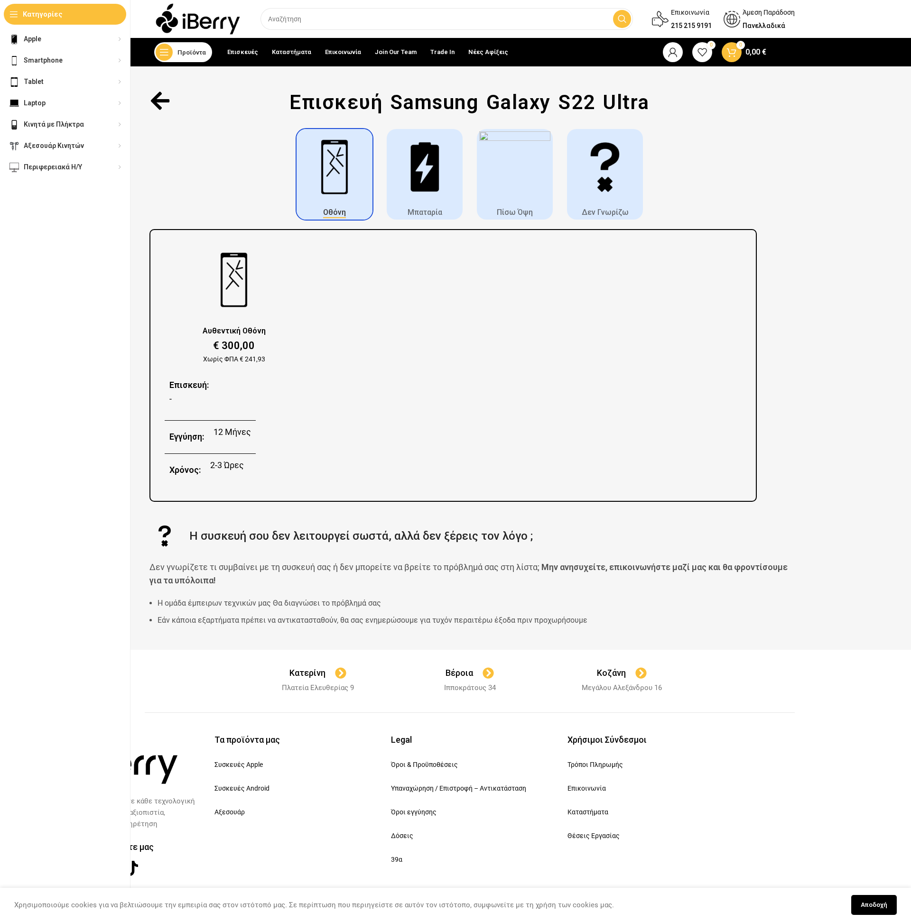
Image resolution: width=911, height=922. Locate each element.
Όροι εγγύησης (414, 812)
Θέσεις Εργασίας (593, 835)
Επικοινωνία (586, 788)
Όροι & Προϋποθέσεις (424, 764)
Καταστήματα (587, 812)
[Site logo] (198, 18)
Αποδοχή (874, 904)
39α (396, 859)
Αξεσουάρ (229, 812)
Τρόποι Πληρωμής (595, 764)
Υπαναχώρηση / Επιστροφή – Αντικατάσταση (458, 788)
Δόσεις (402, 835)
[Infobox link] (682, 19)
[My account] (673, 52)
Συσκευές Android (242, 788)
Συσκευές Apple (238, 764)
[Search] (622, 19)
